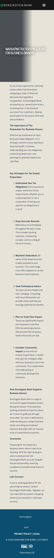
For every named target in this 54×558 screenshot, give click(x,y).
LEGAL (36, 534)
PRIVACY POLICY (22, 534)
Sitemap (43, 540)
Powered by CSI (27, 552)
